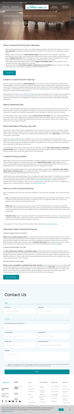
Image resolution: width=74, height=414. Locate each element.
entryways (58, 242)
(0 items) (56, 11)
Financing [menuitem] (30, 405)
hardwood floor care (39, 183)
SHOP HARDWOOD (11, 277)
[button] (50, 11)
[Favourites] (53, 11)
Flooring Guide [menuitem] (55, 391)
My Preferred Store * (43, 341)
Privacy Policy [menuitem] (66, 402)
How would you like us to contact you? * (15, 323)
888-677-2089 (23, 2)
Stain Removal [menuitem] (55, 386)
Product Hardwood (26, 16)
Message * (7, 350)
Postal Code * (8, 341)
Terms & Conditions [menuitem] (65, 399)
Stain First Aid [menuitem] (54, 389)
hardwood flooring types (43, 179)
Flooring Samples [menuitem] (42, 391)
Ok (61, 409)
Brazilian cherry (15, 140)
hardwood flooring (29, 94)
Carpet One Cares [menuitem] (66, 392)
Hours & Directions (54, 7)
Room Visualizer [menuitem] (42, 387)
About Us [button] (5, 11)
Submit (37, 371)
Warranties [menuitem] (54, 398)
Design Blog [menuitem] (43, 402)
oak (45, 265)
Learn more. (10, 411)
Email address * (42, 332)
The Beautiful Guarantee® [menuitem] (54, 395)
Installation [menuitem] (54, 401)
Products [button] (5, 6)
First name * (8, 307)
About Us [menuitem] (65, 386)
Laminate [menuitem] (30, 397)
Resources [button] (15, 6)
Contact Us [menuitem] (65, 395)
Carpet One (6, 16)
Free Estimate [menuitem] (32, 402)
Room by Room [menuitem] (67, 389)
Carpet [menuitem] (30, 394)
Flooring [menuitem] (30, 386)
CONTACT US (9, 73)
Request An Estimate (65, 7)
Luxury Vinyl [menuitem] (31, 389)
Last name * (41, 307)
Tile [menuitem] (29, 399)
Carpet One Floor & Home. (12, 404)
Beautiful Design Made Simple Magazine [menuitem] (43, 397)
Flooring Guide (15, 16)
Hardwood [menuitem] (31, 391)
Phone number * (9, 332)
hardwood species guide (50, 224)
